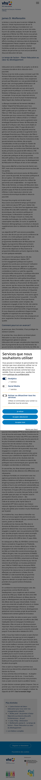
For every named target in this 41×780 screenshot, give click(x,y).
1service (12, 382)
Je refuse (20, 411)
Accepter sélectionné (20, 417)
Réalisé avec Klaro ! (32, 429)
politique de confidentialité (18, 374)
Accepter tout (20, 422)
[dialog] (20, 390)
